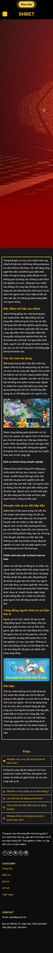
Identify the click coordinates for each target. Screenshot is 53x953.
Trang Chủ (7, 868)
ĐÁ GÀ (5, 881)
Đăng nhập (26, 4)
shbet (26, 14)
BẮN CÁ (6, 875)
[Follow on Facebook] (5, 853)
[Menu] (5, 14)
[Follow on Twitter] (10, 853)
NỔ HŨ (5, 888)
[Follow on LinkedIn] (26, 853)
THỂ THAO (7, 894)
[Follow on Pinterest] (15, 853)
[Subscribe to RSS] (20, 853)
